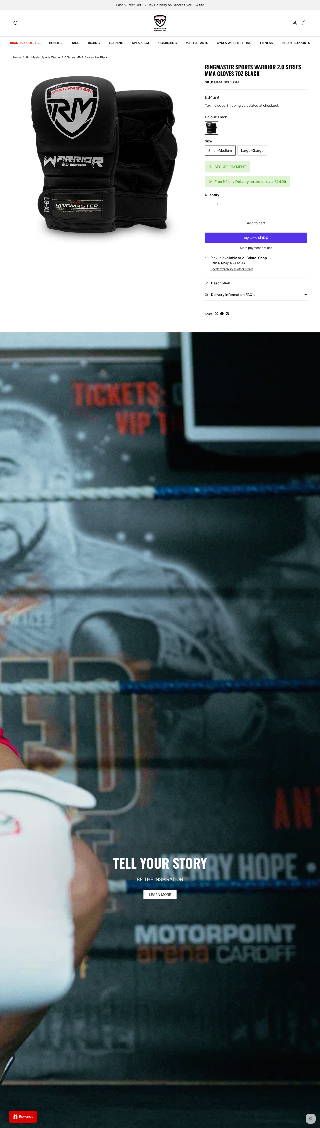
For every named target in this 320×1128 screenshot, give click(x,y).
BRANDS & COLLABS (25, 43)
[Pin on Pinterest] (227, 313)
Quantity (212, 195)
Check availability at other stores (232, 269)
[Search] (15, 23)
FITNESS (266, 43)
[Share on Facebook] (222, 313)
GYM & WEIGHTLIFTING (234, 43)
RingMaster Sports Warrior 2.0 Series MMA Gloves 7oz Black (66, 57)
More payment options (256, 248)
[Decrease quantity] (209, 204)
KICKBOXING (167, 43)
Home (17, 57)
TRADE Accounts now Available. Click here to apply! (160, 5)
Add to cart (256, 223)
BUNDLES (56, 43)
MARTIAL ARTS (196, 43)
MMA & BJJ (140, 43)
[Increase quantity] (226, 204)
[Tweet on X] (216, 313)
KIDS (75, 43)
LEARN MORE (160, 894)
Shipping (233, 105)
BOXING (94, 43)
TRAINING (115, 43)
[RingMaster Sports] (160, 23)
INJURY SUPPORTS (295, 43)
